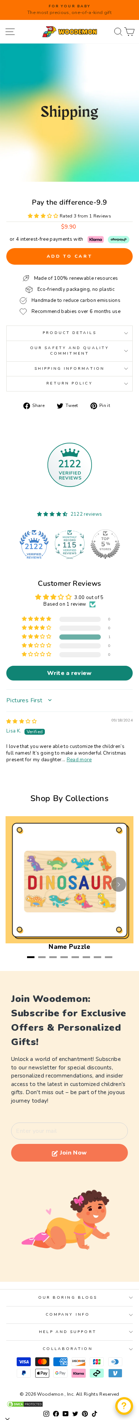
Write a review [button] (69, 673)
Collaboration (67, 1348)
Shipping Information (69, 368)
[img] (21, 721)
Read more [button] (79, 759)
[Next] (118, 884)
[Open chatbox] (124, 1406)
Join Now (73, 1153)
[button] (44, 216)
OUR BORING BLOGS (67, 1297)
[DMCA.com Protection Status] (69, 1404)
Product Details (69, 332)
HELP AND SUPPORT (67, 1331)
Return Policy (69, 383)
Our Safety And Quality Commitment (69, 350)
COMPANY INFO (68, 1314)
